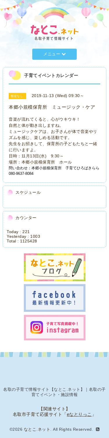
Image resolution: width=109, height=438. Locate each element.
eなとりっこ (79, 414)
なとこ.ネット (37, 429)
